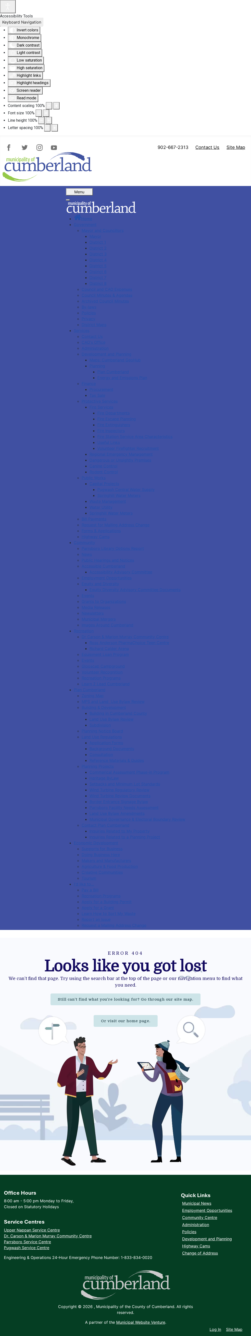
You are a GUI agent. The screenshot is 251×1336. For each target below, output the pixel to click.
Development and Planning (207, 1238)
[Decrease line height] (41, 120)
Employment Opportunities (207, 1210)
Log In (215, 1329)
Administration (195, 1224)
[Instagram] (39, 147)
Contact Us (207, 147)
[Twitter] (25, 147)
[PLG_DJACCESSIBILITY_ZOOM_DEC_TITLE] (49, 105)
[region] (125, 1054)
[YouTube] (53, 147)
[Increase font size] (46, 113)
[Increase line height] (49, 120)
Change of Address (200, 1253)
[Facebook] (11, 147)
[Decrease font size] (39, 113)
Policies (189, 1231)
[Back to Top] (242, 1319)
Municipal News (196, 1203)
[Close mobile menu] (68, 200)
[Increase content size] (56, 105)
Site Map (235, 147)
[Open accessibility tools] (8, 6)
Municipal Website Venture (140, 1322)
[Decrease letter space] (47, 128)
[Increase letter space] (54, 128)
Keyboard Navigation (21, 22)
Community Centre (199, 1217)
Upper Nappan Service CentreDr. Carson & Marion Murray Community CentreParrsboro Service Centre (48, 1236)
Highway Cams (196, 1245)
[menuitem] (83, 218)
